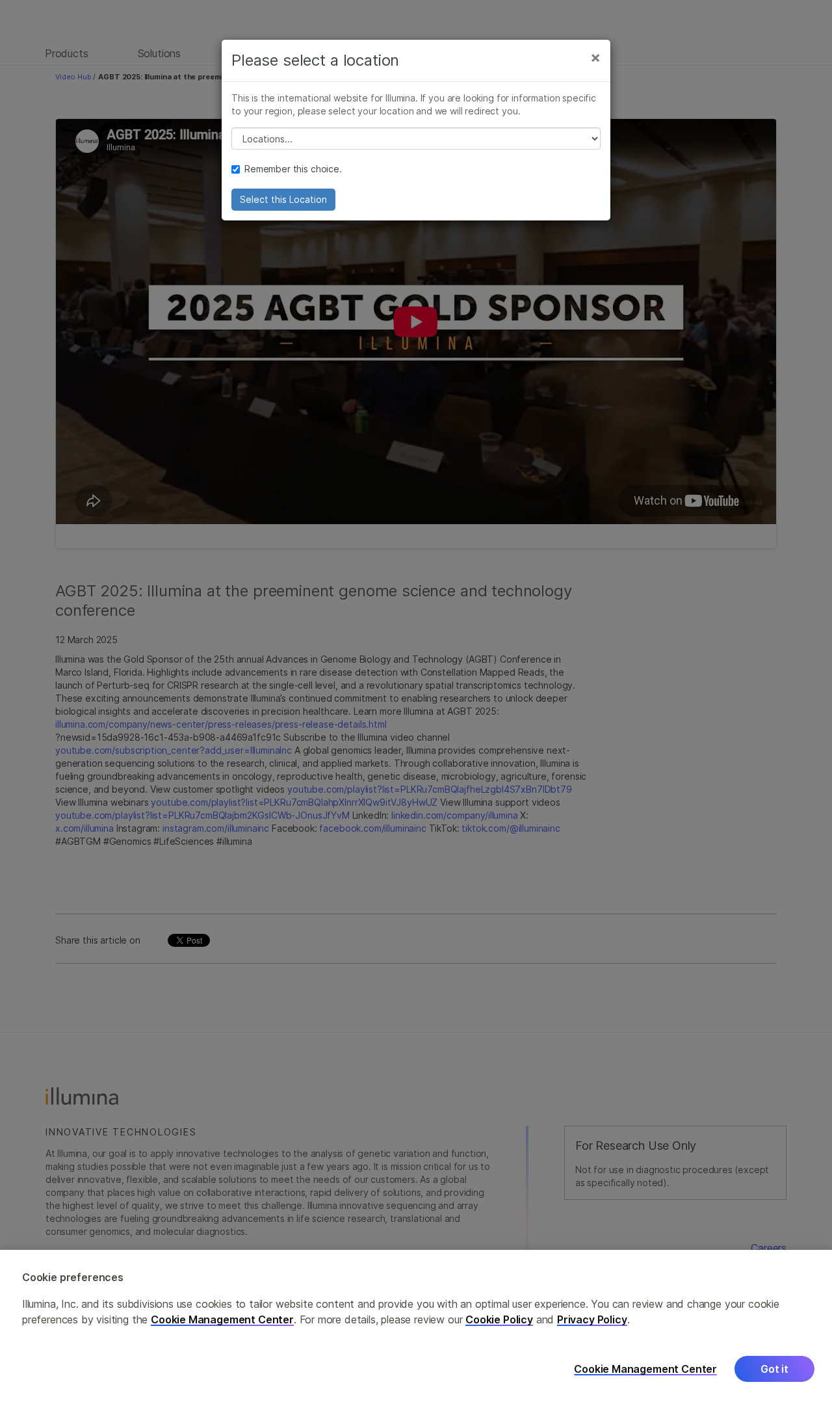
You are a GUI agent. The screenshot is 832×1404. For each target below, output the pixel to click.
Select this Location (283, 199)
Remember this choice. (293, 168)
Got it (774, 1369)
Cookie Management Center (222, 1319)
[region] (416, 1327)
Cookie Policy (499, 1319)
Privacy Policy (592, 1319)
